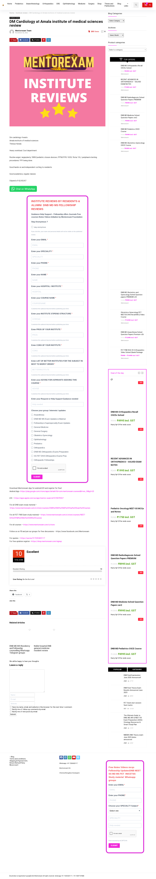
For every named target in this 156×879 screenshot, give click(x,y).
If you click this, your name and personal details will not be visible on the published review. (56, 233)
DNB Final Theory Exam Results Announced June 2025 (133, 690)
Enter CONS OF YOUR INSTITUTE (46, 345)
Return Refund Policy (17, 763)
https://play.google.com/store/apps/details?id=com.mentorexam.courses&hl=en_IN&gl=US (57, 491)
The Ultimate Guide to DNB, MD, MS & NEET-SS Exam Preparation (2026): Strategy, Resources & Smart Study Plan (133, 720)
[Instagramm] (65, 757)
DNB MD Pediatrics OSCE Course (126, 648)
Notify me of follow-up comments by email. (29, 709)
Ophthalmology (69, 4)
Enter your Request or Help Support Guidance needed (54, 399)
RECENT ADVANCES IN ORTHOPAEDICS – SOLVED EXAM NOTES (131, 81)
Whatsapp (62, 763)
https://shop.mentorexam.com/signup (46, 541)
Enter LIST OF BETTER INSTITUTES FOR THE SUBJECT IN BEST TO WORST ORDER (57, 362)
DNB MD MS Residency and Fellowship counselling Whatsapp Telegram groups (19, 649)
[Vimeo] (78, 757)
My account (14, 765)
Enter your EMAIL (39, 240)
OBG (58, 4)
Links (126, 6)
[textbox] (127, 49)
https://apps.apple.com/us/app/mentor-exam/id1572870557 (38, 498)
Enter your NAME (39, 275)
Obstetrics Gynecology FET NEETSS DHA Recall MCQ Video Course (133, 314)
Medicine (81, 4)
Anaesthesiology (33, 4)
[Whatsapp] (69, 757)
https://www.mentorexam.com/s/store (39, 525)
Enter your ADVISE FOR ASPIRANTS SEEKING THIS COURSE (54, 381)
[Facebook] (61, 757)
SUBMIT (36, 477)
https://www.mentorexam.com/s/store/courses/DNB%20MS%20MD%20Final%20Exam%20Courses (50, 508)
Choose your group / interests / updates (48, 410)
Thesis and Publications (109, 5)
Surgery (91, 4)
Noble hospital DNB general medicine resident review (42, 648)
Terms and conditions (18, 759)
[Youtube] (74, 757)
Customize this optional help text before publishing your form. (50, 309)
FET (125, 708)
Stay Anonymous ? (39, 222)
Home (9, 4)
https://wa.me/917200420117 (32, 538)
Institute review (22, 13)
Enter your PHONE (39, 263)
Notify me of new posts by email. (25, 712)
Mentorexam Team (23, 31)
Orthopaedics (47, 4)
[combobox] (127, 49)
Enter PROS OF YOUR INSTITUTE (46, 329)
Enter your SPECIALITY (41, 251)
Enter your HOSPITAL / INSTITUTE (46, 286)
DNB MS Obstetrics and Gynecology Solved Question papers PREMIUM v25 (131, 294)
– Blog (12, 757)
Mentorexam (125, 74)
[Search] (136, 5)
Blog (119, 4)
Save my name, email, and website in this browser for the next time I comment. (42, 707)
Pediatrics (19, 4)
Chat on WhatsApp (25, 188)
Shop (99, 4)
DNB (125, 681)
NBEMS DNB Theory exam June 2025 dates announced (133, 737)
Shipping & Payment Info (19, 761)
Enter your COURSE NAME (43, 298)
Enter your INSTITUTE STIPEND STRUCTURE (51, 314)
